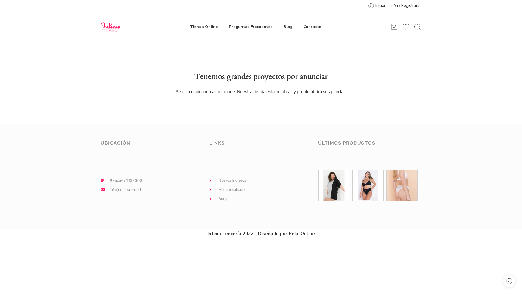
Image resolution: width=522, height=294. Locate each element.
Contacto (312, 26)
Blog (288, 26)
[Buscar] (417, 27)
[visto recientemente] (509, 281)
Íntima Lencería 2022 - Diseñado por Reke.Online (261, 234)
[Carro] (394, 27)
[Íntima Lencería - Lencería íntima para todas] (111, 27)
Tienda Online (204, 26)
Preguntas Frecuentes (251, 26)
